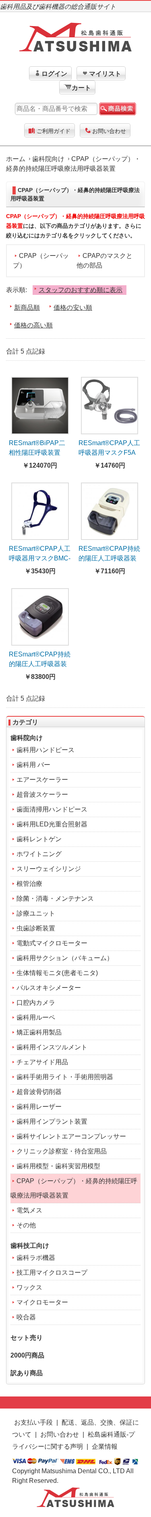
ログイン (54, 73)
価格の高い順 (33, 325)
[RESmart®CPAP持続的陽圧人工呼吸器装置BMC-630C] (110, 508)
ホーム (15, 158)
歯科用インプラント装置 (52, 1121)
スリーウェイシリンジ (49, 868)
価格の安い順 (73, 307)
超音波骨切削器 (39, 1091)
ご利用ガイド (53, 131)
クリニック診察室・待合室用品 (62, 1151)
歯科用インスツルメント (52, 1047)
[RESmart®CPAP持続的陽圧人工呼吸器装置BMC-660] (40, 614)
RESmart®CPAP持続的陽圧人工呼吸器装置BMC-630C (109, 558)
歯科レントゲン (39, 839)
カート (81, 87)
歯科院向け (48, 158)
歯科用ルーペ (36, 1017)
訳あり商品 (26, 1373)
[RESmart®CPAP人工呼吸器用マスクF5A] (110, 403)
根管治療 (29, 883)
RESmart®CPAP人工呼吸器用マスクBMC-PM (39, 558)
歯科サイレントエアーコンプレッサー (71, 1136)
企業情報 (105, 1446)
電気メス (29, 1210)
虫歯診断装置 (36, 928)
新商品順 (27, 307)
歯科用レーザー (39, 1106)
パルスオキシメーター (49, 987)
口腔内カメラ (36, 1002)
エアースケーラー (42, 779)
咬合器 (26, 1317)
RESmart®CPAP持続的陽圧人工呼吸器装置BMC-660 (39, 664)
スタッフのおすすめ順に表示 (80, 289)
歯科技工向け (29, 1245)
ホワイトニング (39, 854)
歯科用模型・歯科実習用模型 (58, 1166)
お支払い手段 (33, 1422)
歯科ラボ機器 (36, 1257)
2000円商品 (27, 1355)
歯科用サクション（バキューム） (65, 958)
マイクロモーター (42, 1302)
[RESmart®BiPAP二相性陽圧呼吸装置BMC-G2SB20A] (40, 403)
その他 (26, 1225)
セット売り (26, 1337)
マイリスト (105, 73)
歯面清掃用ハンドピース (52, 809)
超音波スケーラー (42, 794)
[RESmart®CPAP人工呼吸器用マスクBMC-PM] (40, 508)
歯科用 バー (33, 764)
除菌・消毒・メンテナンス (55, 898)
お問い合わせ (109, 131)
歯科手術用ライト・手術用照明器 (65, 1076)
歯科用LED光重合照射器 (52, 824)
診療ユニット (36, 913)
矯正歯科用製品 (39, 1032)
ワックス (29, 1287)
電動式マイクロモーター (52, 943)
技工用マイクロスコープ (52, 1272)
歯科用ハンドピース (45, 749)
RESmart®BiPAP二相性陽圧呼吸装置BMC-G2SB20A (37, 453)
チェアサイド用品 (42, 1062)
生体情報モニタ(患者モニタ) (57, 972)
